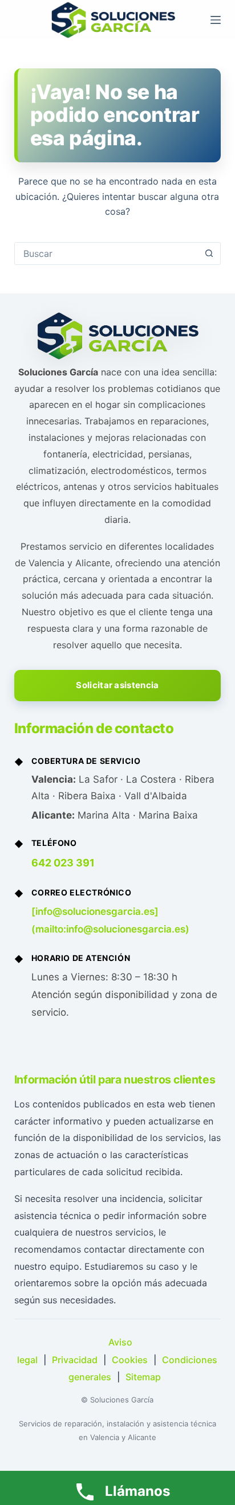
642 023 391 (63, 863)
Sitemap (143, 1377)
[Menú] (215, 20)
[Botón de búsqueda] (208, 253)
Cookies (130, 1359)
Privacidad (75, 1359)
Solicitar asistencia (117, 685)
